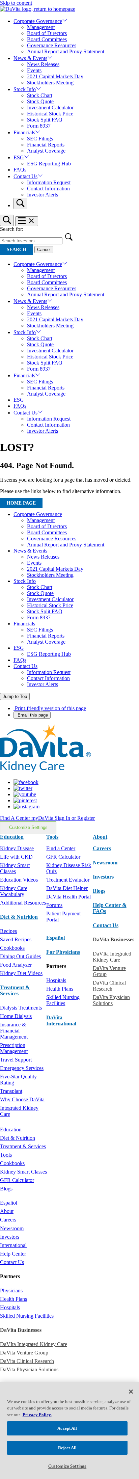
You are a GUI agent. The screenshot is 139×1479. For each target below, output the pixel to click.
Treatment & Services (15, 990)
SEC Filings (40, 138)
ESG (18, 157)
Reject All (67, 1447)
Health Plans (59, 989)
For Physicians (63, 952)
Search (16, 249)
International (13, 1245)
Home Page (21, 503)
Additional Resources (23, 903)
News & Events (30, 58)
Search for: (11, 229)
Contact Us (25, 176)
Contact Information (48, 188)
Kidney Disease (17, 848)
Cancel (44, 249)
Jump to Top (15, 696)
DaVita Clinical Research (109, 986)
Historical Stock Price (50, 113)
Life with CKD (16, 857)
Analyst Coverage (46, 151)
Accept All (67, 1428)
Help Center (13, 1254)
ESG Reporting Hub (49, 163)
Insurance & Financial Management (14, 1031)
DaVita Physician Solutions (111, 1000)
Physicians (11, 1290)
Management (41, 27)
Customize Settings (28, 827)
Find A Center (15, 818)
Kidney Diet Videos (21, 973)
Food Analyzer (16, 965)
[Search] (20, 203)
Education (11, 1129)
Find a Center (60, 848)
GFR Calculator (63, 857)
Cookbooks (12, 948)
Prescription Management (14, 1048)
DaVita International (61, 1020)
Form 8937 (39, 126)
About (6, 1211)
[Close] (130, 1391)
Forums (54, 905)
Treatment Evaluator (67, 880)
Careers (8, 1219)
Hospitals (56, 980)
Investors (103, 877)
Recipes (8, 931)
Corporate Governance (37, 21)
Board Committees (47, 39)
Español (55, 938)
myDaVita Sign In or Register (63, 818)
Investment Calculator (50, 107)
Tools (6, 1155)
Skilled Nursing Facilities (63, 1000)
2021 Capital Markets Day (55, 76)
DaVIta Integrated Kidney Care (112, 957)
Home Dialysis (16, 1016)
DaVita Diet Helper (67, 888)
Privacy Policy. (37, 1414)
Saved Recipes (15, 939)
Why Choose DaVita (22, 1099)
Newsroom (105, 862)
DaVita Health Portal (68, 896)
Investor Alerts (42, 194)
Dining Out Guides (20, 956)
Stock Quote (40, 101)
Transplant (11, 1091)
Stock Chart (39, 95)
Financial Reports (45, 144)
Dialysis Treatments (21, 1008)
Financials (24, 132)
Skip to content (16, 3)
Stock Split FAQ (44, 120)
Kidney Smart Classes (15, 868)
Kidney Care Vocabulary (13, 891)
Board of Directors (47, 33)
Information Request (49, 182)
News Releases (43, 64)
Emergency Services (22, 1068)
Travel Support (16, 1060)
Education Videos (19, 880)
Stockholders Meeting (50, 82)
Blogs (99, 891)
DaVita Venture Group (24, 1352)
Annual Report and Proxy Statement (65, 51)
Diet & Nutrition (19, 917)
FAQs (19, 169)
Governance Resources (51, 45)
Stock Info (24, 89)
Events (34, 70)
